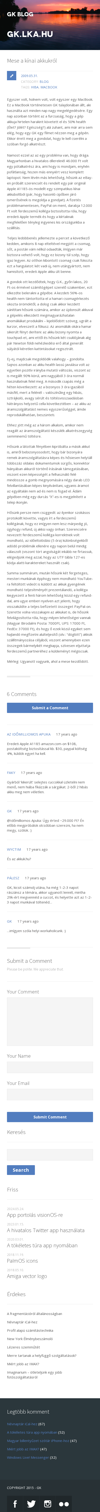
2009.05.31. (29, 76)
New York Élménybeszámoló (30, 1338)
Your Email (18, 1083)
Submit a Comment (50, 707)
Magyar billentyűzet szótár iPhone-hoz (38, 1440)
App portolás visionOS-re (35, 1214)
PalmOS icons (22, 1260)
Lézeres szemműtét (23, 1347)
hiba (35, 87)
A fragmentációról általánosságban (34, 1313)
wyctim (14, 849)
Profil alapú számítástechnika (30, 1330)
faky (11, 772)
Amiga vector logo (27, 1275)
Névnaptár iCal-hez (22, 1322)
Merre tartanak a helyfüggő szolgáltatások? (42, 1355)
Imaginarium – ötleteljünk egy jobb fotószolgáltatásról (34, 1374)
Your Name (19, 1056)
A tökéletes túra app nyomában (42, 1245)
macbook (48, 87)
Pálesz (13, 878)
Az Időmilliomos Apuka (28, 734)
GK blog (20, 14)
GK (9, 811)
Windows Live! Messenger (28, 1457)
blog (44, 81)
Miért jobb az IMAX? (23, 1363)
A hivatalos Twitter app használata (46, 1230)
